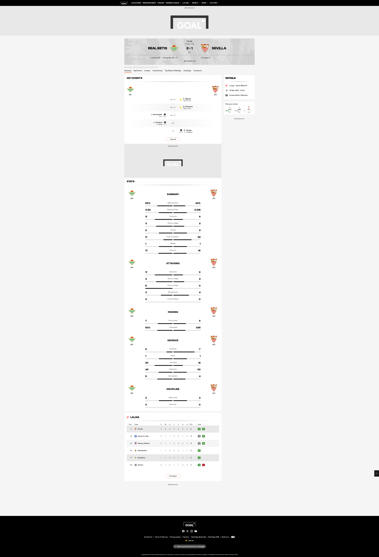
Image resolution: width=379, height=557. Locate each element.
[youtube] (195, 531)
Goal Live (225, 537)
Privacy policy (175, 537)
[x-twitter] (187, 531)
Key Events (138, 71)
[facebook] (183, 531)
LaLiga (189, 41)
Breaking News (149, 3)
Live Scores (136, 3)
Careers (186, 537)
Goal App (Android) (198, 537)
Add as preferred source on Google (190, 546)
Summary (127, 71)
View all (173, 139)
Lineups (147, 71)
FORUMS (160, 3)
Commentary (157, 71)
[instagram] (191, 531)
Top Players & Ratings (173, 71)
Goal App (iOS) (213, 537)
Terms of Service (161, 537)
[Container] (152, 48)
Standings (187, 71)
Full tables (173, 476)
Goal (153, 554)
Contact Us (148, 537)
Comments (197, 71)
